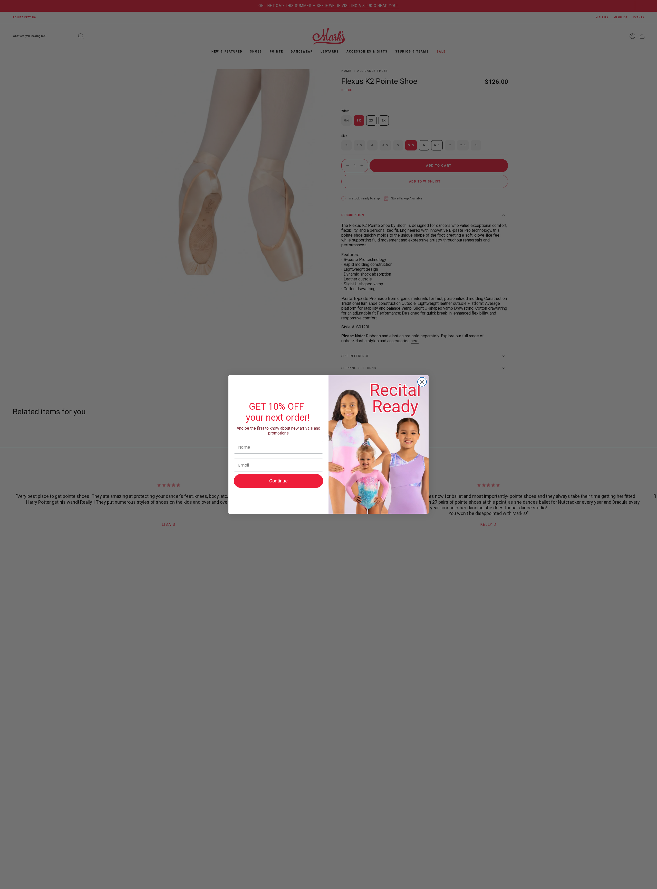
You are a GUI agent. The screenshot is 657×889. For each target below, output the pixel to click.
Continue (278, 480)
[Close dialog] (422, 381)
